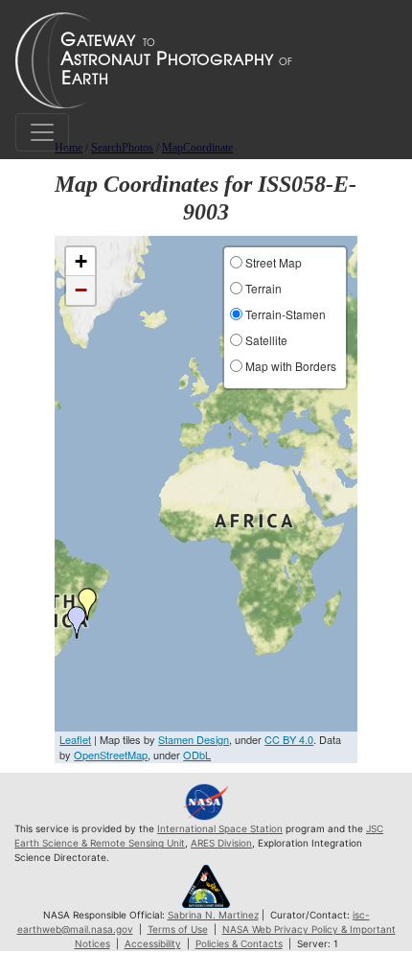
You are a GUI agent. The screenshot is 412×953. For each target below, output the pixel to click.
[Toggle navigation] (42, 132)
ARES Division (221, 842)
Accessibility (153, 943)
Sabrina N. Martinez (213, 914)
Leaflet (75, 739)
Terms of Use (178, 929)
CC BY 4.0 (288, 739)
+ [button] (81, 261)
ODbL (197, 754)
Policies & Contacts (239, 943)
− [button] (81, 290)
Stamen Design (193, 739)
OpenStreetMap (111, 754)
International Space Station (220, 828)
